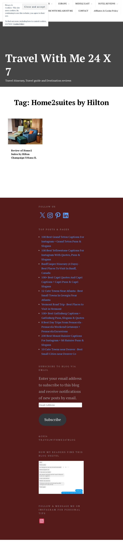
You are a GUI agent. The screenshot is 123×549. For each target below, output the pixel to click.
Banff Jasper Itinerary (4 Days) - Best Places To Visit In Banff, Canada (60, 268)
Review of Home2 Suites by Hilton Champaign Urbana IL (23, 154)
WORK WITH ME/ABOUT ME (59, 10)
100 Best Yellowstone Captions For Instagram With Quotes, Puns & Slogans (62, 254)
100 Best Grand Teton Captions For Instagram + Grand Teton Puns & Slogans (62, 241)
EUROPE (62, 3)
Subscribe (52, 419)
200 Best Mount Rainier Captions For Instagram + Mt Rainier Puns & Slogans (62, 340)
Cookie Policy (18, 24)
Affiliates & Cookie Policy (106, 10)
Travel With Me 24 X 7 (58, 65)
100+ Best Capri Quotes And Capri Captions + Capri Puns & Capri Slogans (61, 281)
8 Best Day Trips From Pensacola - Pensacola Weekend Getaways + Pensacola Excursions (61, 326)
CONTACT (83, 10)
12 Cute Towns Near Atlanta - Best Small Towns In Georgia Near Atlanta (62, 295)
